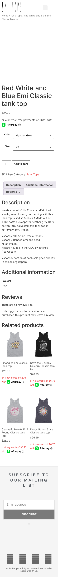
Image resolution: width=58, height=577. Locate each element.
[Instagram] (48, 559)
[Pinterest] (35, 559)
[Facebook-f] (10, 559)
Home (5, 15)
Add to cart (21, 163)
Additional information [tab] (39, 185)
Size (7, 146)
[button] (35, 7)
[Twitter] (23, 559)
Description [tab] (13, 185)
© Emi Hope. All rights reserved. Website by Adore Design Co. (29, 569)
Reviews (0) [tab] (14, 191)
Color (7, 134)
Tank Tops (16, 15)
